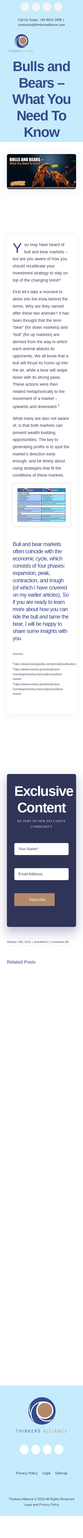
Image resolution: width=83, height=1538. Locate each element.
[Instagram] (35, 1449)
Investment (40, 942)
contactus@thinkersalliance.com (41, 24)
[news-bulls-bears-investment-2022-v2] (41, 489)
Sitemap (61, 1473)
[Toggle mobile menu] (74, 42)
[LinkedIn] (47, 1449)
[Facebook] (24, 1449)
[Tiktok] (58, 1449)
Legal (46, 1473)
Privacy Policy (27, 1473)
